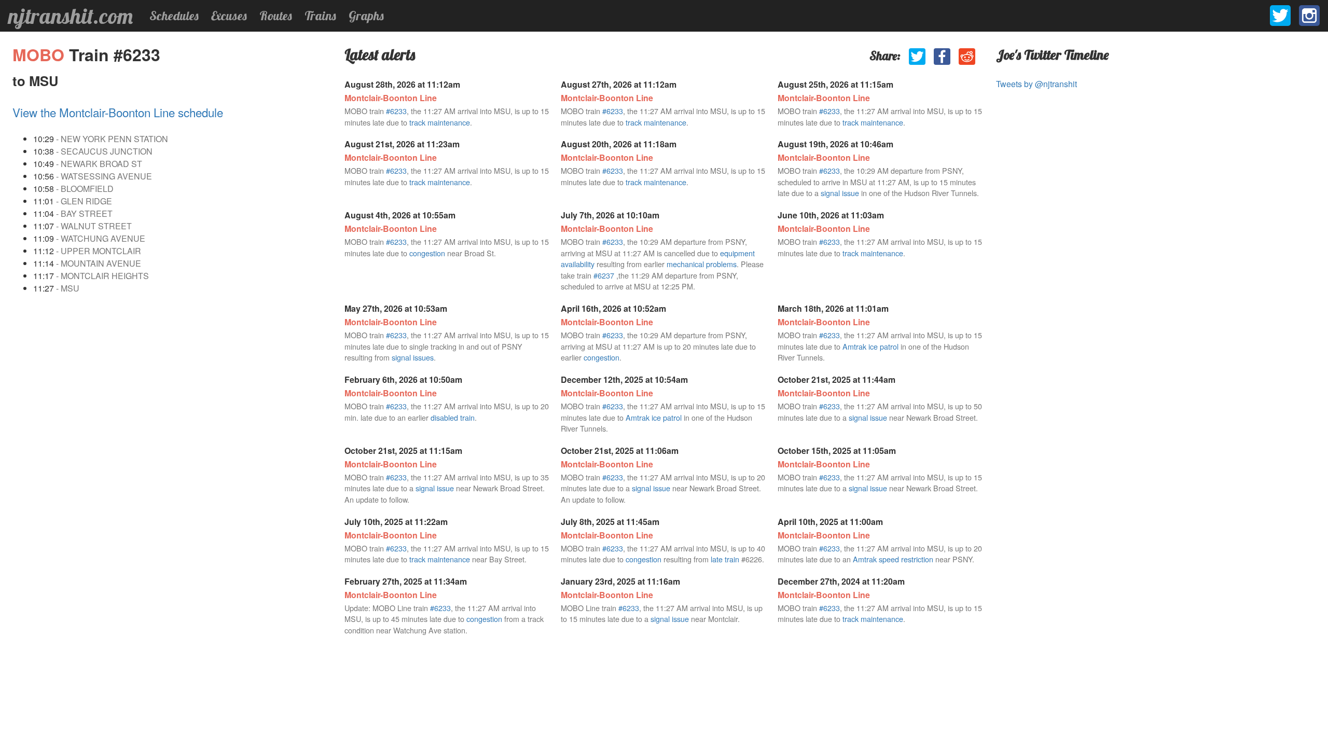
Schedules (174, 15)
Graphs (366, 15)
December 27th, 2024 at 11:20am (841, 581)
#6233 (396, 110)
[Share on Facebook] (942, 56)
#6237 (603, 275)
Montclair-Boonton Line (390, 98)
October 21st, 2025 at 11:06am (620, 451)
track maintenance (439, 122)
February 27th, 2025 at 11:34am (405, 581)
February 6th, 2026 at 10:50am (403, 379)
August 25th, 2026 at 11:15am (835, 84)
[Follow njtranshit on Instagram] (1309, 15)
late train (725, 559)
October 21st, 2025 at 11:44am (836, 379)
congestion (427, 252)
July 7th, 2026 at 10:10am (610, 215)
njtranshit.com (70, 16)
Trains (320, 15)
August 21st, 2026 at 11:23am (402, 144)
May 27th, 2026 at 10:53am (395, 308)
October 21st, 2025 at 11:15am (403, 451)
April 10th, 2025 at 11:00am (830, 522)
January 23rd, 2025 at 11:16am (620, 581)
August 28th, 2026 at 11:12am (402, 84)
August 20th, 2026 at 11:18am (618, 144)
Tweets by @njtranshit (1036, 84)
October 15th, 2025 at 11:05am (837, 451)
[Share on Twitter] (917, 56)
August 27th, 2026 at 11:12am (618, 84)
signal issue (840, 192)
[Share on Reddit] (967, 56)
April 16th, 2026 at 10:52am (613, 308)
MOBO (40, 54)
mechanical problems (702, 263)
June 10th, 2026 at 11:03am (831, 215)
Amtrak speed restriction (893, 559)
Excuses (229, 15)
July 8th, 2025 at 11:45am (610, 522)
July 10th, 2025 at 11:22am (396, 522)
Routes (275, 15)
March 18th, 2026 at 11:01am (833, 308)
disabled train (453, 417)
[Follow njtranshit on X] (1280, 15)
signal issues (413, 357)
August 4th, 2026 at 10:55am (399, 215)
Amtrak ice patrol (870, 346)
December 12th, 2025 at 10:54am (624, 379)
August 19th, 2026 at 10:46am (835, 144)
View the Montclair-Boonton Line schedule (117, 112)
